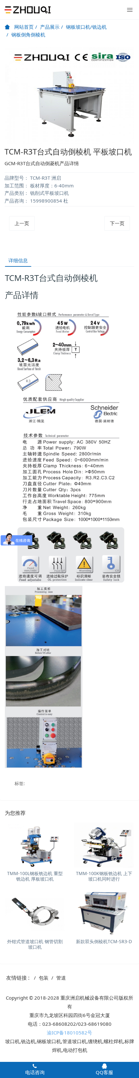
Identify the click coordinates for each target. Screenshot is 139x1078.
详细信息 (18, 260)
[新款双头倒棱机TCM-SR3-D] (104, 913)
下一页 (117, 223)
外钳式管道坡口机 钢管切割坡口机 (35, 944)
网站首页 (23, 27)
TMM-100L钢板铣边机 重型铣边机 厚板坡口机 (35, 876)
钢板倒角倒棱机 (28, 34)
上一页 (22, 223)
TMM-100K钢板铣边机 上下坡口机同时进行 (104, 876)
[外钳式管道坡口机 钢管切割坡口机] (35, 913)
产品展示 (49, 27)
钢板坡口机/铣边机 (86, 27)
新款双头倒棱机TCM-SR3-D (104, 941)
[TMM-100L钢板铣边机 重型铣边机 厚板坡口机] (35, 845)
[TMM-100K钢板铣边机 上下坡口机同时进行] (104, 845)
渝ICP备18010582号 (69, 1032)
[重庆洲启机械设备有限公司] (27, 9)
